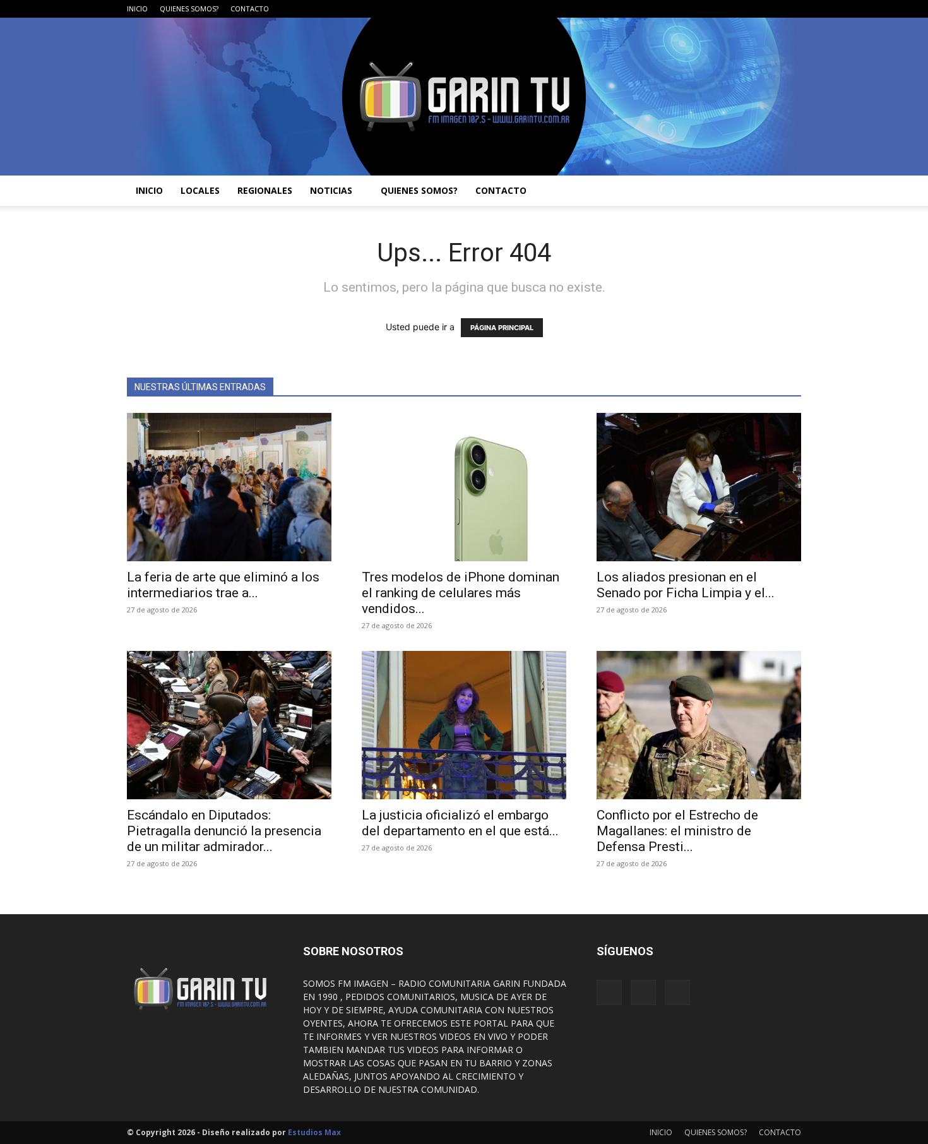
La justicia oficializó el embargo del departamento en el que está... (460, 822)
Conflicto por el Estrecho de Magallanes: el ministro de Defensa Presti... (677, 830)
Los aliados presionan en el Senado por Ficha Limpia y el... (686, 584)
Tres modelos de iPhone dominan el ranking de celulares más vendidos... (460, 592)
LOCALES (200, 190)
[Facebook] (750, 9)
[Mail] (770, 9)
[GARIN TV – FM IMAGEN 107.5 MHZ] (464, 97)
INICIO (137, 8)
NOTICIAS (331, 190)
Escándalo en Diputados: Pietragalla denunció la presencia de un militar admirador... (224, 830)
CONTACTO (249, 8)
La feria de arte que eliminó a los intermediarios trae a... (223, 584)
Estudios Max (314, 1132)
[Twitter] (791, 9)
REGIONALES (264, 190)
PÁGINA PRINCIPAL (501, 327)
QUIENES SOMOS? (189, 8)
